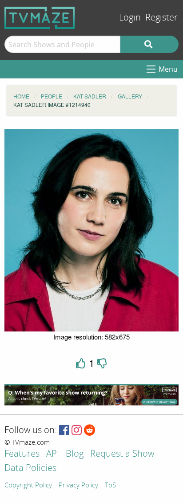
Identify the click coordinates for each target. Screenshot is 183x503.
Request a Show (122, 454)
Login (130, 17)
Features (22, 454)
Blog (75, 454)
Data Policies (30, 468)
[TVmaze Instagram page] (77, 430)
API (52, 454)
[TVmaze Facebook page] (64, 430)
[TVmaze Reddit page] (89, 430)
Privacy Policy (78, 485)
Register (161, 17)
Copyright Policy (28, 485)
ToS (110, 485)
